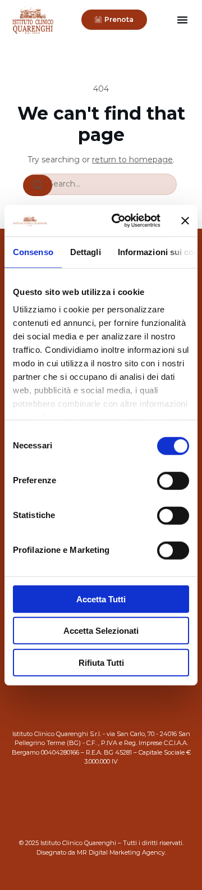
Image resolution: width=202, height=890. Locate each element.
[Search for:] (101, 184)
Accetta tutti (101, 598)
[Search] (37, 185)
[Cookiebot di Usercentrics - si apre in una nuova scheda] (118, 221)
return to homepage (132, 160)
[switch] (173, 480)
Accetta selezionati (101, 630)
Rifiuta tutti (101, 662)
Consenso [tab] (33, 251)
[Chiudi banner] (185, 221)
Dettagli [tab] (85, 251)
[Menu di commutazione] (182, 19)
